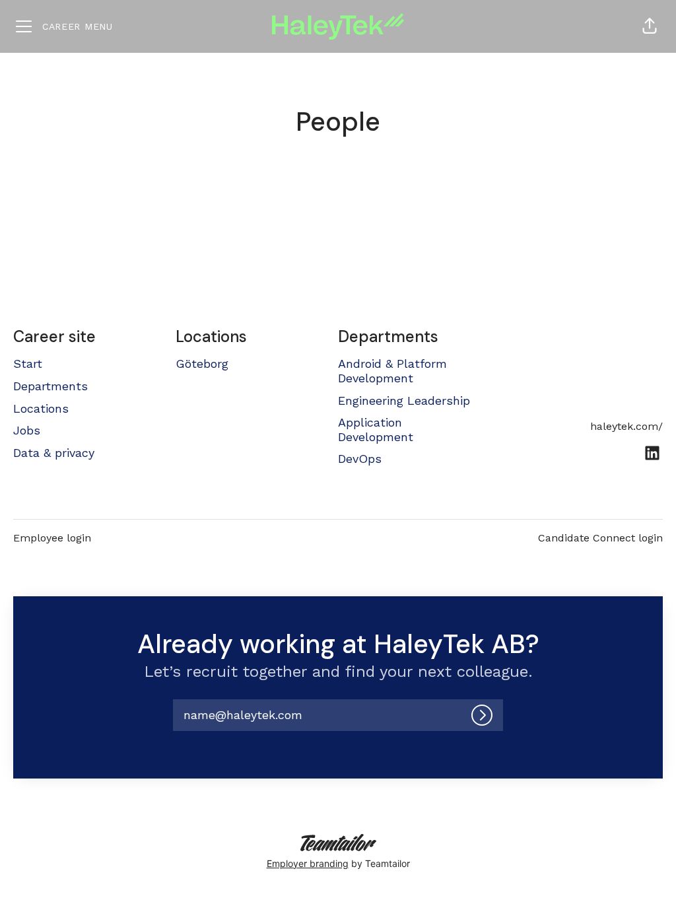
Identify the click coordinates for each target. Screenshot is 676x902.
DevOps (360, 459)
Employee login (52, 538)
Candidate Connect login (600, 538)
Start (27, 363)
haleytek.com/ (626, 426)
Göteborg (202, 363)
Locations (41, 408)
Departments (50, 386)
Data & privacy (53, 453)
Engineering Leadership (404, 400)
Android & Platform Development (392, 371)
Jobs (26, 430)
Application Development (375, 429)
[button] (649, 26)
